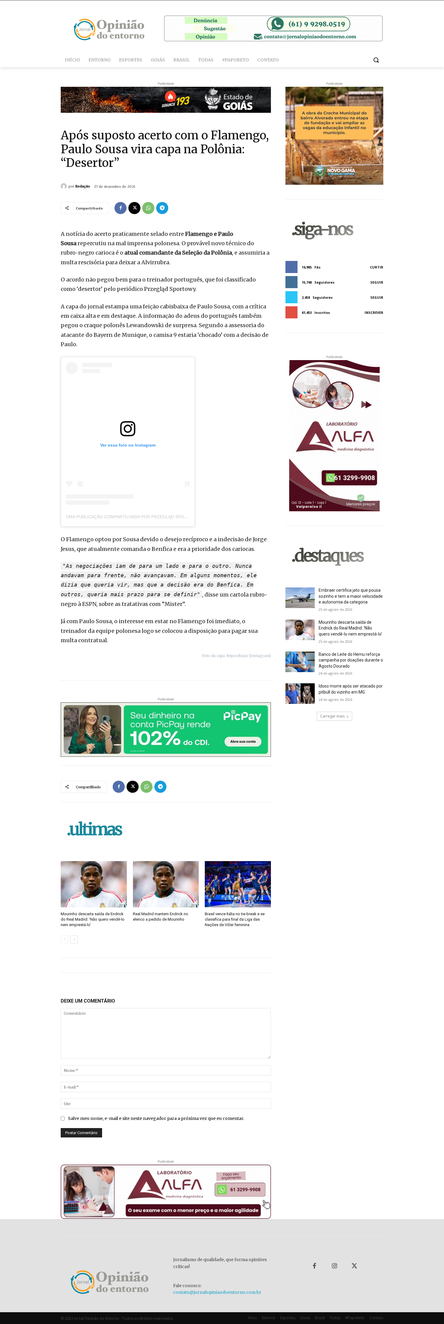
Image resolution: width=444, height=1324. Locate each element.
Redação (82, 186)
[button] (376, 60)
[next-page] (74, 939)
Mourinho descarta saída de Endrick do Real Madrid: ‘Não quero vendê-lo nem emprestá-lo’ (92, 919)
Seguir (376, 282)
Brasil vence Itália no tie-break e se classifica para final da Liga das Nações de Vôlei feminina (235, 919)
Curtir (376, 267)
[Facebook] (120, 208)
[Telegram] (162, 208)
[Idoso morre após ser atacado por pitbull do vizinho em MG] (300, 693)
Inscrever (374, 312)
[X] (134, 208)
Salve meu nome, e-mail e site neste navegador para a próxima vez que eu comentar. (156, 1118)
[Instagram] (334, 1266)
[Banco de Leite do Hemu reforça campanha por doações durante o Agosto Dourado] (300, 662)
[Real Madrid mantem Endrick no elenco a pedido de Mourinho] (166, 884)
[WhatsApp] (148, 208)
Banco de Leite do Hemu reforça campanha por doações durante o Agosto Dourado (351, 660)
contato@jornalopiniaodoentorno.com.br (217, 1292)
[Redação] (65, 186)
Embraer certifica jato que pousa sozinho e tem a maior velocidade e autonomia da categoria (351, 596)
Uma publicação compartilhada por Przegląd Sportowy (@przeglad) (148, 516)
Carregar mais (332, 716)
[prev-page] (64, 939)
